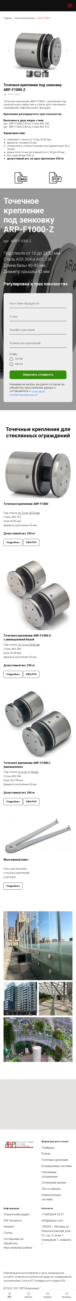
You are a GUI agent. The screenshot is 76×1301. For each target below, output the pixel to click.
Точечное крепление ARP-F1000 (26, 802)
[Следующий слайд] (67, 50)
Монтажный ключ (16, 1158)
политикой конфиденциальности (27, 542)
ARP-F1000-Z (44, 18)
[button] (31, 841)
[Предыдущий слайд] (9, 50)
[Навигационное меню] (70, 5)
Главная (8, 18)
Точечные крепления (25, 18)
